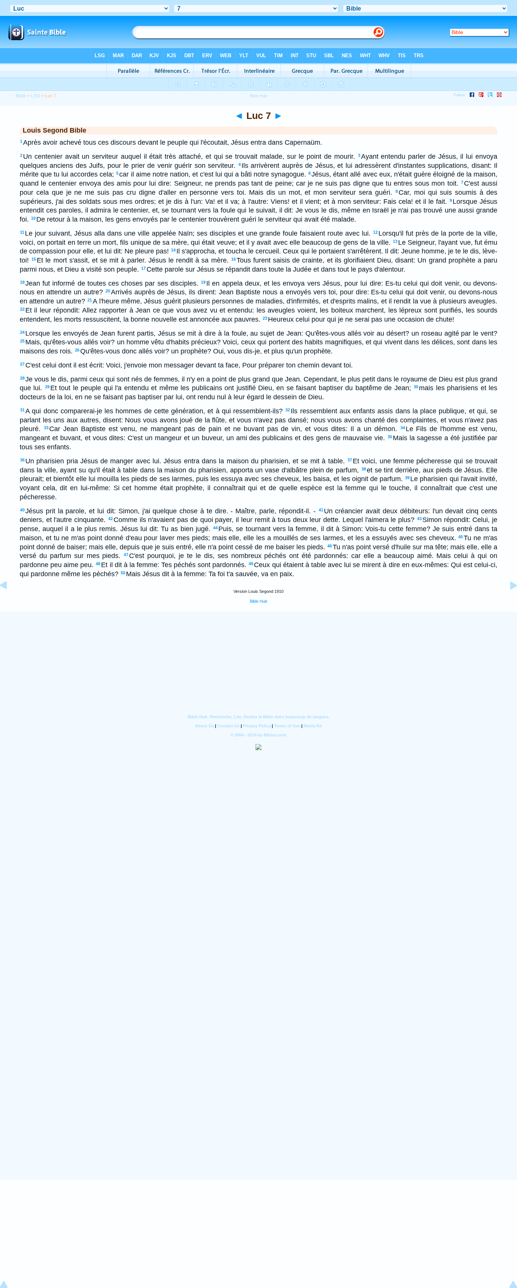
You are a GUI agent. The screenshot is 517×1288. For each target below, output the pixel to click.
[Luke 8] (507, 602)
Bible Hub (258, 601)
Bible (21, 95)
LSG (35, 95)
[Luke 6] (9, 602)
